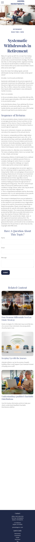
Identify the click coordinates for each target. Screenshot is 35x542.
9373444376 (20, 518)
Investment (17, 535)
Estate (17, 537)
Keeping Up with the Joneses (14, 358)
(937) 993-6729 (19, 516)
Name (3, 238)
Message (4, 257)
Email (3, 248)
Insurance (17, 539)
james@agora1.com (17, 527)
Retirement (17, 533)
